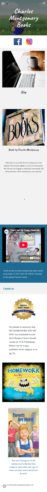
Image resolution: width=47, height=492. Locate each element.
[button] (3, 3)
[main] (23, 18)
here (27, 345)
